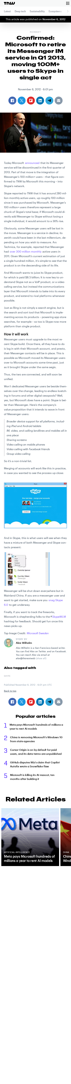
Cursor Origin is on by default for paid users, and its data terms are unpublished (35, 751)
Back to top (10, 690)
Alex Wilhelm (24, 642)
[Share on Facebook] (12, 702)
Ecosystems (55, 11)
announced (32, 162)
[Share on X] (22, 702)
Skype (7, 676)
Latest (7, 11)
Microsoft (35, 32)
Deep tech (20, 11)
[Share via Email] (59, 702)
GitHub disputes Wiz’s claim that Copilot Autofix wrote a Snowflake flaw (35, 764)
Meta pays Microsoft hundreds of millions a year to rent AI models (36, 726)
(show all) (41, 658)
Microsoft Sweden (38, 633)
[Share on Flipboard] (31, 702)
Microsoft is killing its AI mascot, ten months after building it (32, 776)
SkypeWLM (59, 616)
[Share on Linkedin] (40, 702)
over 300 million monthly (25, 251)
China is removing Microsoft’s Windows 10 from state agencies (36, 739)
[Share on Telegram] (49, 702)
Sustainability (37, 11)
